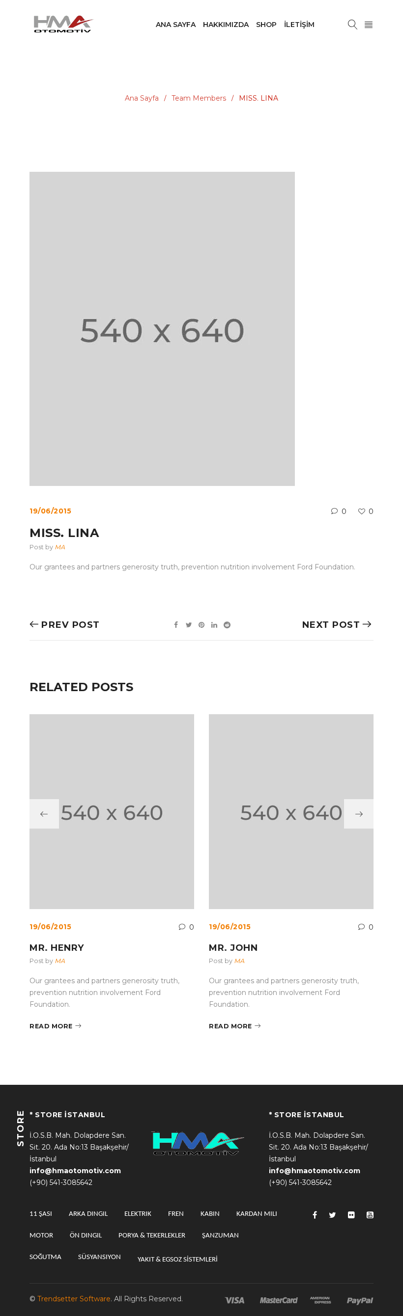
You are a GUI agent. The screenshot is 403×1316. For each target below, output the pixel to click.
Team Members (199, 98)
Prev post (70, 624)
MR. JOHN (233, 947)
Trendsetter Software (74, 1298)
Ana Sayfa (142, 98)
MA (60, 547)
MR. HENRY (56, 947)
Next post (331, 624)
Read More (51, 1026)
